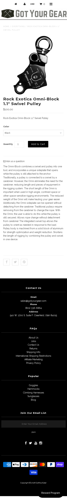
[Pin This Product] (24, 262)
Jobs (33, 341)
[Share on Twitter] (15, 262)
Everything (18, 26)
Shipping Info (33, 352)
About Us (33, 337)
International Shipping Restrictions (33, 356)
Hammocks (33, 389)
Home (6, 26)
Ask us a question (15, 161)
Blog (33, 399)
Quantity (8, 144)
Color (6, 126)
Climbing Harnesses (33, 392)
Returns (33, 348)
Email (33, 297)
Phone (33, 304)
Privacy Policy (33, 363)
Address (33, 311)
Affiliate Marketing (33, 359)
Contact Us (33, 344)
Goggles (33, 385)
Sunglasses (33, 396)
